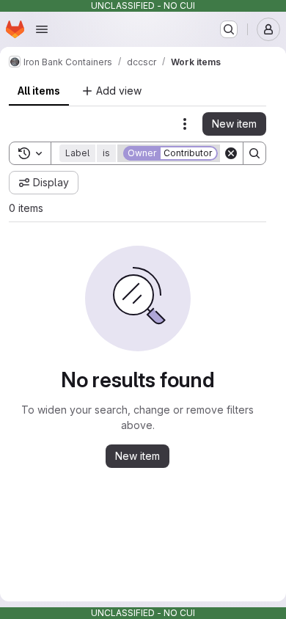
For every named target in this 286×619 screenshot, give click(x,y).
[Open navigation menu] (42, 29)
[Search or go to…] (229, 29)
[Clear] (231, 153)
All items (39, 90)
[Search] (254, 153)
